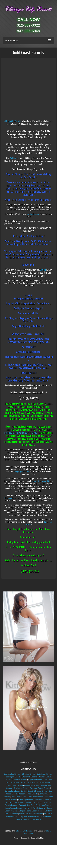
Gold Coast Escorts (35, 797)
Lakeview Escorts (20, 779)
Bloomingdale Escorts (12, 774)
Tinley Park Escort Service (29, 817)
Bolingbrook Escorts (44, 774)
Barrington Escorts (13, 777)
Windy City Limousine (21, 472)
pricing (43, 270)
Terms (16, 838)
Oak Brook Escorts (21, 788)
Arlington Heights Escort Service (31, 811)
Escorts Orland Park (27, 805)
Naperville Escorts (35, 779)
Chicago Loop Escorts (14, 785)
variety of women (33, 214)
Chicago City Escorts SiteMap (32, 838)
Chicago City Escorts (12, 121)
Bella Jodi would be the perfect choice (20, 433)
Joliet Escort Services (43, 799)
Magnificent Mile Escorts (15, 802)
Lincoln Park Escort (31, 785)
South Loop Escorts (43, 805)
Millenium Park (10, 498)
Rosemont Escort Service (40, 782)
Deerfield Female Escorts (38, 791)
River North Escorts (18, 797)
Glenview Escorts (28, 774)
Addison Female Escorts (28, 794)
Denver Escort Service (32, 819)
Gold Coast (14, 158)
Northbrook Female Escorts (34, 808)
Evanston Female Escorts (40, 788)
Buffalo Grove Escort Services (31, 814)
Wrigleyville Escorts (29, 777)
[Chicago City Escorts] (28, 13)
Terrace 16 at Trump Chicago (42, 481)
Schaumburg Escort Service (16, 791)
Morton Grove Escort (34, 802)
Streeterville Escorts (21, 782)
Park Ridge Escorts (25, 799)
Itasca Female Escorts (13, 808)
